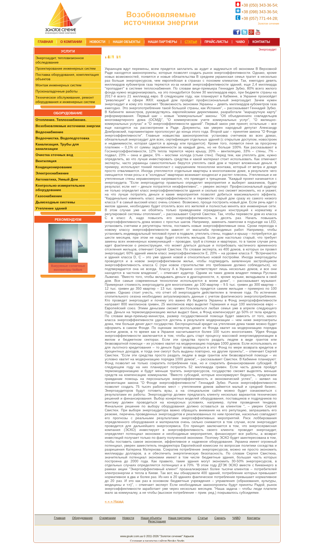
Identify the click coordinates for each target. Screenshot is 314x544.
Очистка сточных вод (54, 155)
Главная (59, 518)
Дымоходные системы (55, 202)
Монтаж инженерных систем (58, 85)
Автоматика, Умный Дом (57, 179)
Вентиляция (46, 161)
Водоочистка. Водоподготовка (62, 138)
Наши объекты (151, 518)
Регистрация (157, 521)
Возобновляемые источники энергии (68, 126)
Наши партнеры (179, 518)
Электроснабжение (52, 173)
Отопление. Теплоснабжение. (61, 120)
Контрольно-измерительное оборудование (60, 187)
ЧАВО (236, 518)
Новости (128, 518)
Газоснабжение (49, 196)
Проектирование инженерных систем (66, 68)
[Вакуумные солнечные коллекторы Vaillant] (68, 248)
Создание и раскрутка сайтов (148, 540)
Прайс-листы (216, 42)
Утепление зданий (51, 208)
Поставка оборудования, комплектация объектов (67, 77)
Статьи (203, 518)
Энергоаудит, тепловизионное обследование (60, 60)
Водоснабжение (49, 132)
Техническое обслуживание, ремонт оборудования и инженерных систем (65, 99)
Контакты (253, 518)
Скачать (220, 518)
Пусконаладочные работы (57, 91)
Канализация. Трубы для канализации (57, 146)
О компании (107, 518)
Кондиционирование (54, 167)
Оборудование (82, 518)
